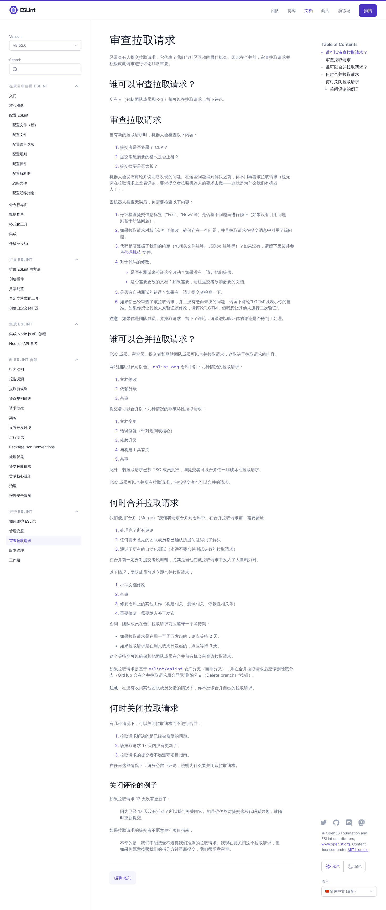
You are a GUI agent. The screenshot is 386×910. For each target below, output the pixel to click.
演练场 (344, 10)
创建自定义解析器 (24, 308)
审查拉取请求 (20, 540)
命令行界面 (18, 204)
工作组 (14, 560)
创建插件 (16, 279)
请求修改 (16, 408)
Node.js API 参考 (23, 343)
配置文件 (19, 134)
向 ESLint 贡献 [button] (23, 359)
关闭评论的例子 (344, 89)
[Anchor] (200, 83)
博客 (292, 10)
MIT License (358, 849)
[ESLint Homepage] (22, 10)
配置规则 (19, 154)
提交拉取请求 (20, 466)
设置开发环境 (20, 427)
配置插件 (19, 163)
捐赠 (368, 10)
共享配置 (16, 288)
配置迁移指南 (23, 193)
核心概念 (16, 105)
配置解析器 (21, 173)
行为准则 (16, 369)
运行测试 (16, 437)
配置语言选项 (23, 144)
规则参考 (16, 214)
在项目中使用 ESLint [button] (28, 86)
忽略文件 (19, 183)
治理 (13, 485)
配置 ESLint (18, 115)
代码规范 (132, 252)
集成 (13, 234)
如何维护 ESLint (22, 521)
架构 (13, 417)
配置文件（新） (25, 125)
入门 (13, 95)
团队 (275, 10)
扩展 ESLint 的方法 (24, 269)
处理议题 (16, 456)
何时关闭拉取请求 (342, 81)
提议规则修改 (20, 398)
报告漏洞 (16, 379)
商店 (325, 10)
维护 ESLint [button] (21, 511)
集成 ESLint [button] (21, 324)
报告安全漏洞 (20, 495)
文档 (308, 10)
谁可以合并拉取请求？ (347, 67)
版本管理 (16, 550)
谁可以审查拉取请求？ (347, 52)
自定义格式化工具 (24, 298)
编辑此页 (122, 877)
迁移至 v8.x (19, 243)
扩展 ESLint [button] (21, 259)
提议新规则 (18, 388)
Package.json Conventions (32, 447)
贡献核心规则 (20, 476)
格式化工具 (18, 224)
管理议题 (16, 531)
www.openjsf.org (335, 844)
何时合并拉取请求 (342, 74)
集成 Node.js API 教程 (27, 334)
